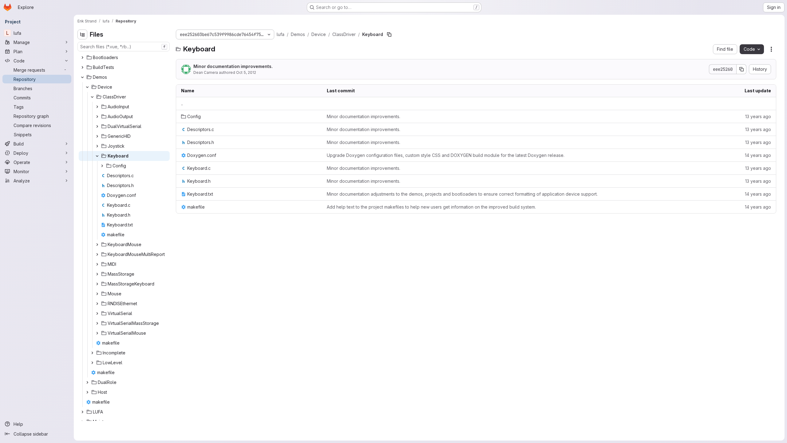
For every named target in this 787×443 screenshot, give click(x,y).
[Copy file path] (389, 34)
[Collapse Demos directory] (82, 77)
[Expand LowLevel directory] (92, 362)
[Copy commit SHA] (741, 69)
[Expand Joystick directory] (97, 146)
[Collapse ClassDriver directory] (92, 97)
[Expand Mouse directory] (97, 293)
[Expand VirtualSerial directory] (97, 313)
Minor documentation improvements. (233, 66)
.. (182, 103)
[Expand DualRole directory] (87, 382)
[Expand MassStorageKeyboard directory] (97, 284)
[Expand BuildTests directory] (82, 67)
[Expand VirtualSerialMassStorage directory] (97, 323)
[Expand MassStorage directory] (97, 274)
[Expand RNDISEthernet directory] (97, 303)
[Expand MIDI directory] (97, 264)
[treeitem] (124, 57)
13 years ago (758, 116)
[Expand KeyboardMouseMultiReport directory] (97, 254)
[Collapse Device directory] (87, 87)
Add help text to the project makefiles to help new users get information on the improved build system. (431, 207)
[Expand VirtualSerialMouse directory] (97, 333)
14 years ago (758, 155)
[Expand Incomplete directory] (92, 353)
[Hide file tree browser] (82, 34)
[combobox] (123, 46)
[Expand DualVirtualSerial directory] (97, 126)
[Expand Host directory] (87, 392)
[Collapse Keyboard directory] (97, 156)
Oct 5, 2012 (246, 72)
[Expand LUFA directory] (82, 412)
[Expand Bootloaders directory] (82, 57)
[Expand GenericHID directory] (97, 136)
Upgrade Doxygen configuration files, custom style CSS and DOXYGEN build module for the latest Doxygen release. (445, 155)
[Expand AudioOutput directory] (97, 116)
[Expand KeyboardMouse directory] (97, 244)
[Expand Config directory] (102, 166)
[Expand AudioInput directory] (97, 106)
